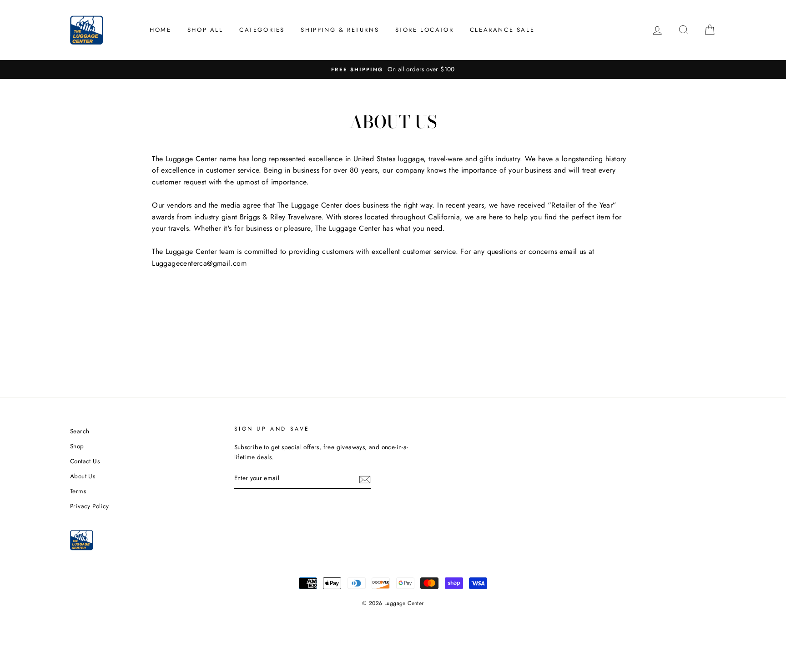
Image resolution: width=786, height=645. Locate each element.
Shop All (205, 29)
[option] (393, 69)
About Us (82, 476)
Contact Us (85, 461)
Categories (262, 29)
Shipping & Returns (340, 29)
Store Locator (424, 29)
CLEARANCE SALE (502, 29)
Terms (78, 491)
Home (160, 29)
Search (79, 431)
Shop (77, 446)
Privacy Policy (89, 506)
